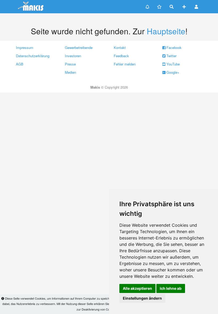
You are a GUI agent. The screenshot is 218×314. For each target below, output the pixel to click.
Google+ (172, 72)
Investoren (73, 55)
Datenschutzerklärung (32, 55)
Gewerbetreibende (79, 47)
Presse (70, 64)
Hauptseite (166, 31)
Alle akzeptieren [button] (137, 288)
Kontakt (120, 47)
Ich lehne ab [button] (171, 288)
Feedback (121, 55)
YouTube (172, 64)
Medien (70, 72)
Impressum (24, 47)
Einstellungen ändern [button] (142, 298)
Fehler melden (125, 64)
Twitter (171, 55)
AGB (19, 64)
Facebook (173, 47)
